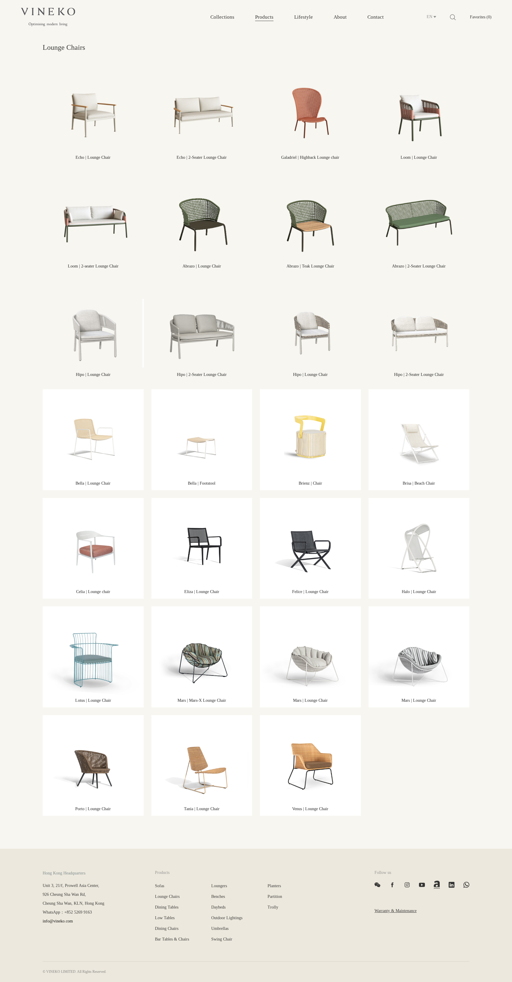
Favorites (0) (481, 17)
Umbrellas (219, 928)
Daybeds (218, 907)
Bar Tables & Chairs (172, 939)
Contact (375, 17)
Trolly (273, 907)
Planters (274, 886)
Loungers (219, 886)
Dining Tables (166, 907)
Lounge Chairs (167, 896)
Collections (222, 17)
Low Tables (165, 918)
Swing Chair (221, 939)
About (340, 17)
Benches (218, 896)
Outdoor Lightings (226, 918)
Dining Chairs (166, 928)
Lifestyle (303, 17)
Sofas (159, 886)
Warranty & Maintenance (396, 911)
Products (264, 17)
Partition (275, 896)
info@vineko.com (58, 921)
